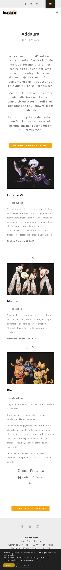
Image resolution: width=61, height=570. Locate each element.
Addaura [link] (30, 33)
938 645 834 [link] (29, 548)
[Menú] (57, 12)
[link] (25, 3)
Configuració (24, 565)
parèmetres (36, 560)
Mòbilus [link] (13, 301)
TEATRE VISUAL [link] (30, 40)
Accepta (9, 565)
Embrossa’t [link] (15, 195)
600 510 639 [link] (44, 548)
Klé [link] (9, 390)
